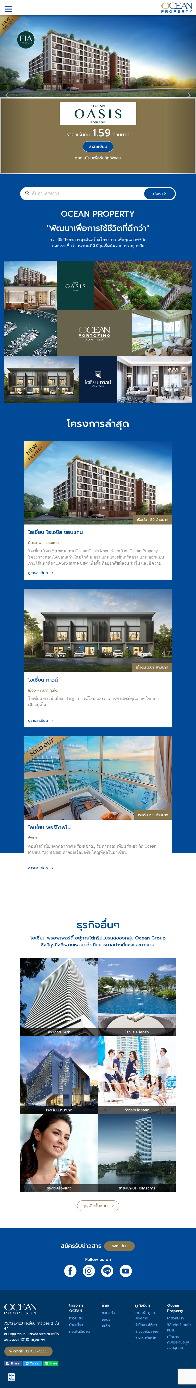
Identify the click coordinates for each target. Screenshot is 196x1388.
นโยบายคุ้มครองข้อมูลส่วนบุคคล (178, 1265)
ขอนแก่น (108, 1236)
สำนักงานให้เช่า (145, 1248)
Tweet (34, 1286)
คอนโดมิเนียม (79, 1254)
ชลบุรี (106, 1242)
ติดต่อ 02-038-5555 (30, 1274)
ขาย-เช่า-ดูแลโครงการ (144, 1238)
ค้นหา (158, 117)
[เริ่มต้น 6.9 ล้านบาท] (98, 700)
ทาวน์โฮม (76, 1241)
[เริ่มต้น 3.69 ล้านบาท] (98, 553)
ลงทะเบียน (120, 1169)
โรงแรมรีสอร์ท (145, 1261)
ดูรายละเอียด (40, 496)
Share (14, 1286)
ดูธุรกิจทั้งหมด (97, 1129)
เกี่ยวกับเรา (175, 1241)
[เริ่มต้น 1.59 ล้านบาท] (98, 405)
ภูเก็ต (106, 1249)
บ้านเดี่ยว (76, 1248)
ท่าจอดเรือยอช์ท (146, 1254)
